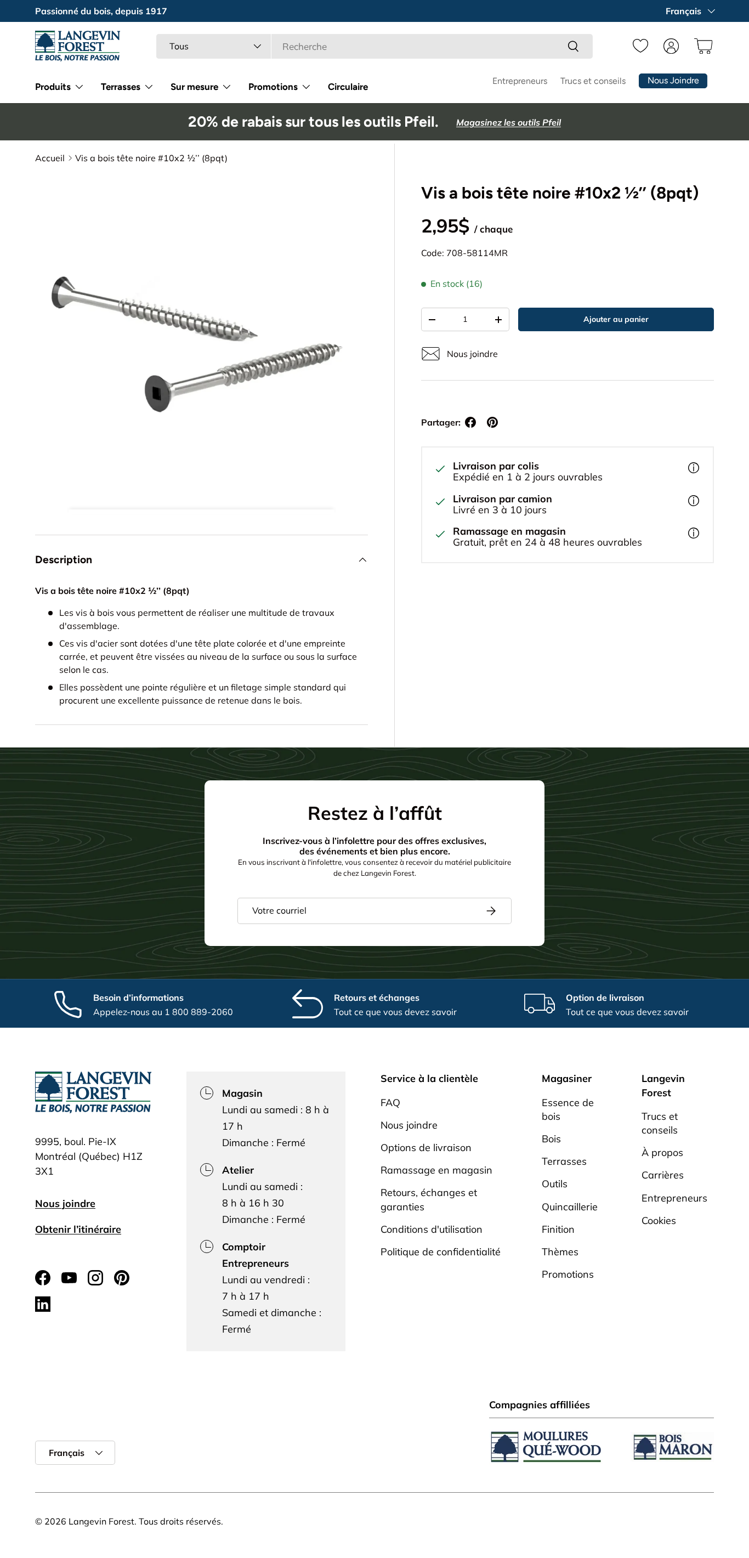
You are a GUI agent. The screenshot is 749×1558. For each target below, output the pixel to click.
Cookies (659, 1220)
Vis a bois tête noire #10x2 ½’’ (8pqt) (151, 157)
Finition (558, 1228)
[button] (702, 46)
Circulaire (348, 86)
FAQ (390, 1102)
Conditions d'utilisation (432, 1228)
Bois (551, 1138)
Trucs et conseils (593, 81)
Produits (53, 86)
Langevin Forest (101, 1521)
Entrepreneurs (519, 81)
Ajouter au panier (616, 319)
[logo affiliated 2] (672, 1447)
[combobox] (374, 46)
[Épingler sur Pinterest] (492, 422)
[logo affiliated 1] (546, 1447)
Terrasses (120, 86)
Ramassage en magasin (436, 1170)
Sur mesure (194, 86)
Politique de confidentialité (441, 1251)
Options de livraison (426, 1147)
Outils (555, 1183)
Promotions (273, 86)
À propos (662, 1152)
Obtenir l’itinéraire (78, 1229)
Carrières (663, 1175)
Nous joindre (65, 1203)
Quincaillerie (570, 1206)
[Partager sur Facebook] (470, 422)
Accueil (50, 157)
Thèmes (560, 1251)
